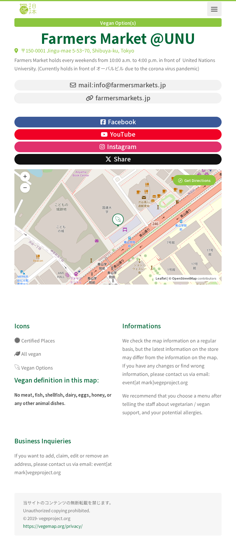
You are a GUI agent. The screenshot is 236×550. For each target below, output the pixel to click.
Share (121, 159)
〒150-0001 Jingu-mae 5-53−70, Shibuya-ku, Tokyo (77, 50)
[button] (25, 188)
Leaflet (161, 278)
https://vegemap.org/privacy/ (53, 526)
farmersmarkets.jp (122, 97)
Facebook (121, 121)
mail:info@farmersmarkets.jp (121, 84)
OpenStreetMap (184, 278)
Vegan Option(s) (118, 23)
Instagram (121, 146)
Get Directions (197, 180)
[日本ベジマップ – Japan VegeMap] (27, 8)
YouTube (122, 134)
